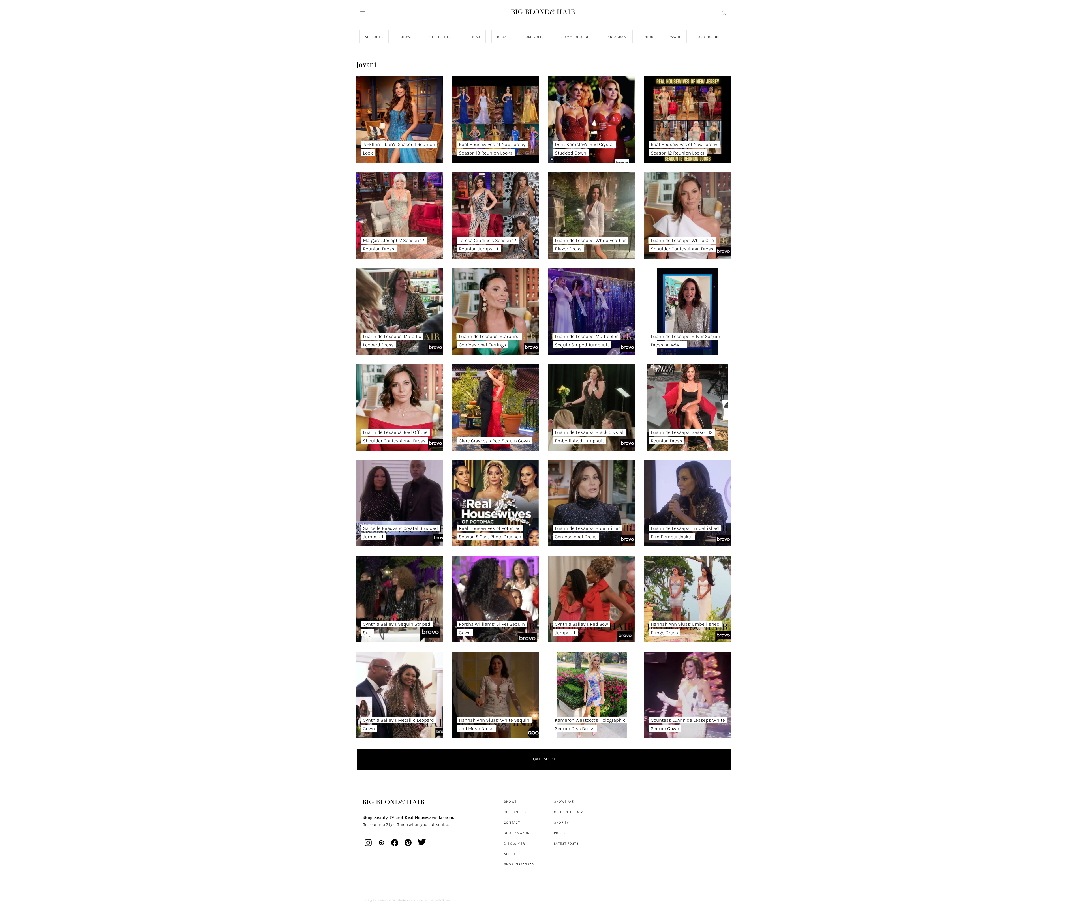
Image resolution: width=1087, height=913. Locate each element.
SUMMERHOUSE (575, 37)
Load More (543, 759)
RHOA (502, 37)
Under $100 (709, 37)
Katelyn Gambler (417, 900)
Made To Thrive (440, 900)
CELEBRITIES (440, 37)
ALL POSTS (374, 37)
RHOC (648, 37)
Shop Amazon (517, 833)
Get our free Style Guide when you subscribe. (406, 824)
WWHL (675, 37)
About (509, 854)
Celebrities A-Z (568, 812)
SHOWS (406, 37)
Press (559, 833)
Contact (512, 822)
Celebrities (515, 812)
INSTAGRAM (616, 37)
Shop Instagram (519, 864)
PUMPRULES (533, 37)
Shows (510, 801)
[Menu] (362, 11)
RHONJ (474, 37)
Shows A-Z (564, 801)
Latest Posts (566, 843)
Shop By (561, 822)
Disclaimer (514, 843)
